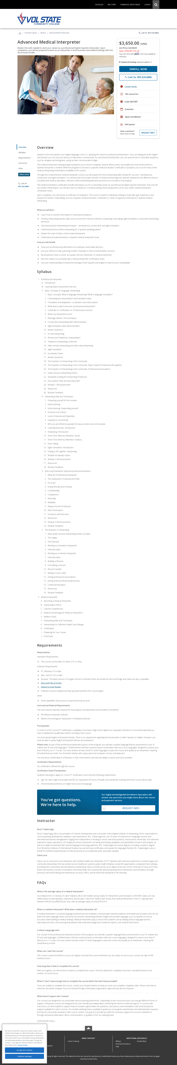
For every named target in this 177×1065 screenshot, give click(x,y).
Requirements (25, 158)
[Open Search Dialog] (156, 4)
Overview (22, 147)
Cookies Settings (24, 1056)
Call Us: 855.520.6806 (148, 33)
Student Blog (141, 1041)
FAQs (21, 168)
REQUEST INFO (148, 132)
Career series (131, 86)
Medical (43, 33)
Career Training (73, 1041)
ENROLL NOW (138, 69)
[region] (24, 1044)
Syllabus (22, 152)
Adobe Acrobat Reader (51, 687)
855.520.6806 (23, 186)
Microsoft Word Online (51, 683)
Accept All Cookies (24, 1050)
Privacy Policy (92, 1059)
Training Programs (30, 33)
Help (117, 1046)
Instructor (23, 163)
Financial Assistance (123, 1044)
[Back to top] (88, 1037)
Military (118, 1041)
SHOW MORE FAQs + (46, 1021)
